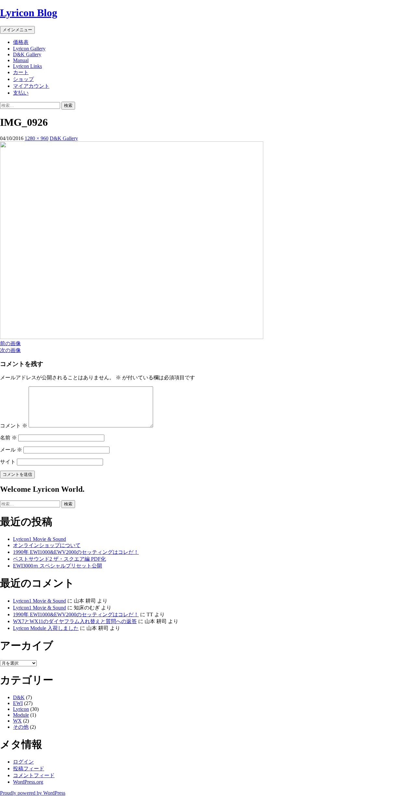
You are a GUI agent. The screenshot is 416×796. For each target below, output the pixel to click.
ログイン (23, 761)
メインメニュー (17, 29)
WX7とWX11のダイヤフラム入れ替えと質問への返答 (75, 621)
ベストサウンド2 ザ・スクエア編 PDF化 (59, 559)
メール (11, 449)
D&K (19, 697)
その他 (21, 727)
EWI (18, 703)
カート (21, 72)
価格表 (21, 42)
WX (17, 721)
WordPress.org (28, 782)
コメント (13, 425)
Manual (21, 60)
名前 (8, 437)
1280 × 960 (36, 138)
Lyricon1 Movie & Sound (39, 539)
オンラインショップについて (47, 545)
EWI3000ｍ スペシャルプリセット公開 (57, 565)
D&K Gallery (27, 54)
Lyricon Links (27, 66)
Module (21, 715)
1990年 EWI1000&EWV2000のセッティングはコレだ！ (76, 552)
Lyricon (21, 709)
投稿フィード (28, 768)
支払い (21, 93)
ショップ (23, 79)
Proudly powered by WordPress (32, 793)
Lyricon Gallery (29, 48)
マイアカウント (31, 86)
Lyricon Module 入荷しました (46, 628)
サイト (8, 461)
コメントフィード (34, 775)
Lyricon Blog (28, 13)
